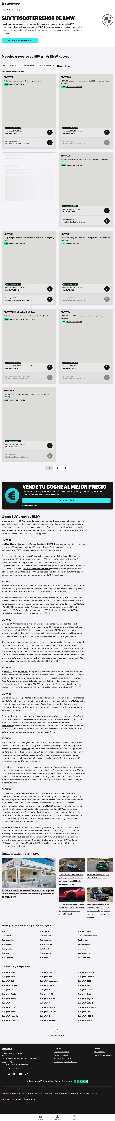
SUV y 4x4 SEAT (84, 981)
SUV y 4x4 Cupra (9, 990)
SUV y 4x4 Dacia (9, 994)
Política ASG (47, 1093)
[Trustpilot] (74, 1081)
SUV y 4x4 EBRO (9, 999)
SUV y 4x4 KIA (46, 977)
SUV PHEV (44, 958)
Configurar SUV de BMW (19, 40)
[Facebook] (3, 1075)
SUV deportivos (84, 931)
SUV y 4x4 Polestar (86, 972)
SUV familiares (46, 945)
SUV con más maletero (87, 936)
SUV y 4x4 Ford (8, 1007)
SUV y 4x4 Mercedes (48, 1003)
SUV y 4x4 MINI (46, 994)
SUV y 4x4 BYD (8, 981)
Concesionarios (99, 1052)
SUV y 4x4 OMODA (48, 1012)
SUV (3, 931)
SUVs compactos (25, 550)
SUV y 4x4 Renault (86, 977)
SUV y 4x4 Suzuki (85, 990)
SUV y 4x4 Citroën (9, 985)
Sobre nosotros (59, 1048)
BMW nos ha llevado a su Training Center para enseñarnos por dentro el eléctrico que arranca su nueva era (28, 893)
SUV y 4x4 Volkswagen (87, 1007)
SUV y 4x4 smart (85, 1020)
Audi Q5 (14, 636)
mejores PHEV (11, 729)
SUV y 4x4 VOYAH (85, 1003)
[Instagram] (15, 1075)
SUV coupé (23, 671)
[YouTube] (20, 1075)
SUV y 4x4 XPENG (85, 1016)
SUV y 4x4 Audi (8, 972)
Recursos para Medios (61, 1055)
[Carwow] (11, 3)
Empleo (97, 1048)
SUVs (21, 521)
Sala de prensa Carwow (62, 1058)
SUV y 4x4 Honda (9, 1012)
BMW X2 (8, 585)
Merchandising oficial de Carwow (65, 1062)
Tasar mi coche (66, 500)
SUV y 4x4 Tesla (84, 994)
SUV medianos (8, 945)
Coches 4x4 (83, 940)
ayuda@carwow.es (22, 1064)
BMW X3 (51, 544)
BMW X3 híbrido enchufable (67, 655)
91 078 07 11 (12, 1062)
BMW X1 (8, 544)
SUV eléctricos (46, 940)
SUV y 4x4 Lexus (47, 985)
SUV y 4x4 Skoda (85, 985)
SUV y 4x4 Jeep (46, 972)
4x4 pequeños (84, 953)
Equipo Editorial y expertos (103, 1055)
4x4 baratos (83, 949)
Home (4, 10)
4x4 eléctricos (84, 958)
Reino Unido (30, 1099)
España (7, 1099)
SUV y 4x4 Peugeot (48, 1020)
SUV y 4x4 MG (46, 990)
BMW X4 (8, 671)
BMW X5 (75, 701)
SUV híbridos (7, 936)
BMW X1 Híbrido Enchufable (36, 569)
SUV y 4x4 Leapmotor (49, 981)
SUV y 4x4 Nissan (47, 1007)
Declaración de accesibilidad (79, 1093)
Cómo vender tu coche (30, 505)
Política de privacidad (60, 1093)
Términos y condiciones (10, 1093)
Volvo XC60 (52, 636)
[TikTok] (26, 1075)
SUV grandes (7, 949)
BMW (11, 10)
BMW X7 (49, 806)
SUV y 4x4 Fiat (8, 1003)
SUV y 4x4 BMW (8, 977)
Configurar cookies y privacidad (30, 1093)
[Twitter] (9, 1075)
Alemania (18, 1099)
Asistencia (7, 1049)
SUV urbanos (45, 953)
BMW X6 (26, 749)
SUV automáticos (47, 936)
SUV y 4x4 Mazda (47, 999)
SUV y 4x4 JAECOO (10, 1020)
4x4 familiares (84, 945)
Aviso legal (94, 1093)
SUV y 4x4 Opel (46, 1016)
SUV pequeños (8, 940)
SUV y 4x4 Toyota (85, 999)
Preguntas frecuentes (61, 1052)
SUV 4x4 (5, 953)
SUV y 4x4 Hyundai (10, 1016)
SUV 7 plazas (7, 958)
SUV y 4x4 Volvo (84, 1012)
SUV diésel (44, 949)
